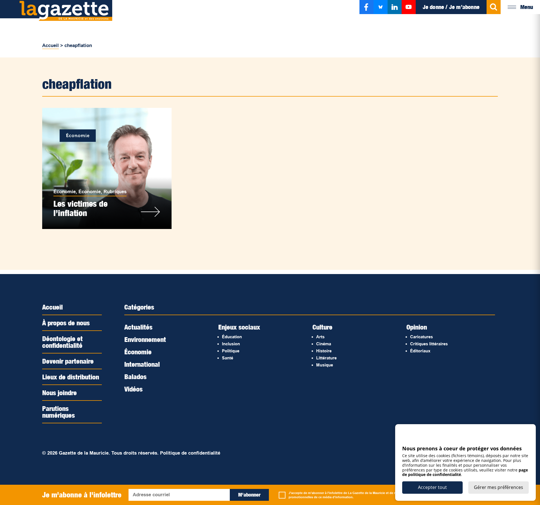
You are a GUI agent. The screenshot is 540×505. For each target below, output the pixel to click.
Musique (324, 364)
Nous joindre (59, 393)
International (142, 364)
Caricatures (421, 336)
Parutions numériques (58, 411)
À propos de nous (66, 323)
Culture (322, 327)
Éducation (232, 336)
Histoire (324, 350)
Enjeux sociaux (239, 327)
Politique (230, 350)
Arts (320, 336)
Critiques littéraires (429, 343)
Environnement (145, 339)
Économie (64, 191)
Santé (227, 357)
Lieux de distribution (70, 377)
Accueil (50, 45)
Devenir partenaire (68, 361)
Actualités (138, 327)
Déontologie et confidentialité (62, 342)
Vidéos (133, 389)
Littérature (326, 357)
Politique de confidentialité (190, 453)
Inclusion (231, 343)
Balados (135, 377)
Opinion (416, 327)
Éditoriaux (420, 350)
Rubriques (115, 191)
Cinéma (323, 343)
